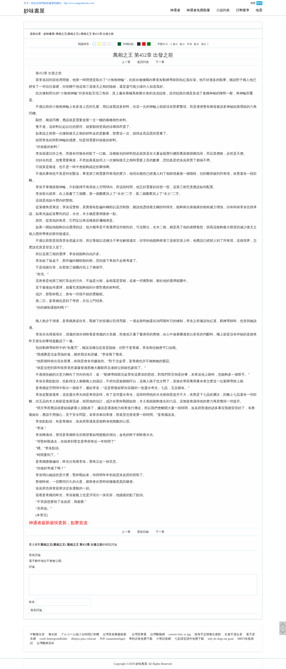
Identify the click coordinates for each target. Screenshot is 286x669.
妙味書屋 (49, 3)
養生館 (52, 634)
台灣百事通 (139, 634)
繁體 (259, 3)
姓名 (32, 602)
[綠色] (149, 44)
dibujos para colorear (83, 638)
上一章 (126, 62)
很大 (203, 44)
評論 (32, 566)
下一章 (160, 62)
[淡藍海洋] (94, 44)
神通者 (175, 10)
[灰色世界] (104, 44)
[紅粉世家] (109, 44)
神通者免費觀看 (198, 10)
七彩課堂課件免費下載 (189, 638)
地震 (259, 10)
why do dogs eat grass (221, 638)
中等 (189, 44)
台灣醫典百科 (45, 643)
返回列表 (143, 62)
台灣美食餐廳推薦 (114, 634)
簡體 (252, 3)
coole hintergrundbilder (53, 638)
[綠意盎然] (119, 44)
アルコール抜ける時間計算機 (80, 634)
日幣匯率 (242, 10)
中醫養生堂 (37, 634)
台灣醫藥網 (157, 634)
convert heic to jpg (180, 634)
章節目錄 (143, 531)
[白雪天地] (114, 44)
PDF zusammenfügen (112, 638)
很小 (175, 44)
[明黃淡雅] (99, 44)
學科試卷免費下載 (140, 638)
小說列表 (223, 10)
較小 (182, 44)
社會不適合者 (233, 634)
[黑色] (139, 44)
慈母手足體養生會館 (208, 634)
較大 (196, 44)
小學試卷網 (163, 638)
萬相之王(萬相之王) (67, 33)
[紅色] (144, 44)
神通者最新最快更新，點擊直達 (58, 522)
